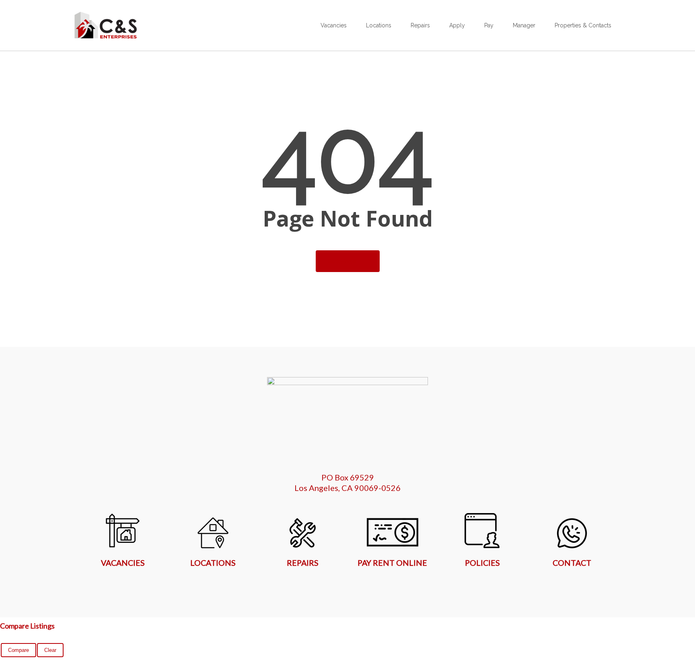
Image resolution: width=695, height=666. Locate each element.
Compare (18, 650)
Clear (50, 650)
